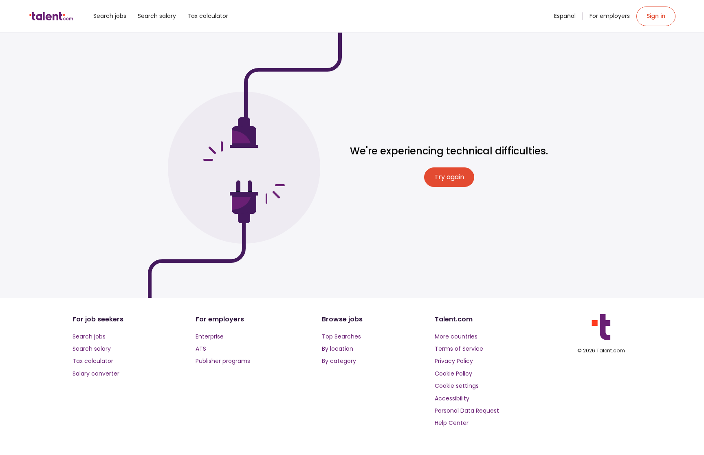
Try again (449, 177)
